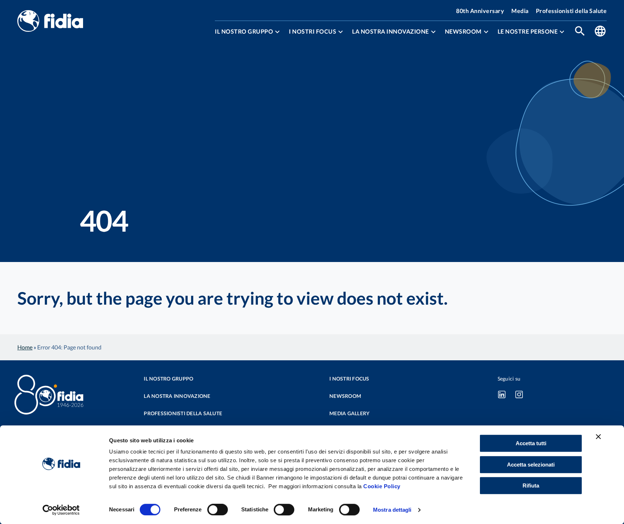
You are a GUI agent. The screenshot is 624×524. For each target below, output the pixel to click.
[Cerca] (579, 32)
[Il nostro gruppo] (277, 31)
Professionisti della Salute (571, 10)
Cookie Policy (381, 486)
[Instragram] (519, 394)
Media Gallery (349, 413)
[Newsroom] (486, 31)
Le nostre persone (528, 31)
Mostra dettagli (392, 510)
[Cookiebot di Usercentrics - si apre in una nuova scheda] (61, 509)
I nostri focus (312, 31)
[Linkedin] (501, 394)
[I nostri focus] (340, 31)
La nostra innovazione (390, 31)
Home (24, 347)
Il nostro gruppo (244, 31)
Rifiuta (531, 485)
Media (520, 10)
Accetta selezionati (531, 464)
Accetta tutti (531, 443)
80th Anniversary (480, 10)
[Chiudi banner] (598, 436)
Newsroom (463, 31)
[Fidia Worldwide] (600, 32)
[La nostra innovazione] (433, 31)
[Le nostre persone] (562, 31)
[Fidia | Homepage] (50, 21)
